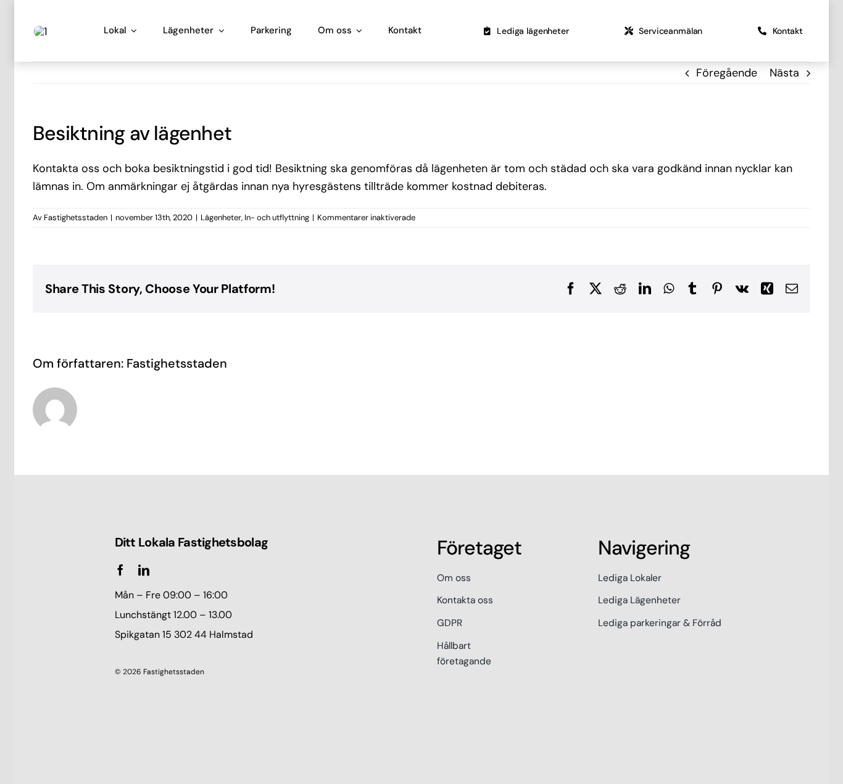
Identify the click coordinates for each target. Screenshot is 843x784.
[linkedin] (143, 570)
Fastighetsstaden (75, 217)
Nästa (784, 72)
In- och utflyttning (276, 217)
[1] (41, 31)
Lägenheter (221, 217)
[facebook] (120, 570)
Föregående (726, 72)
